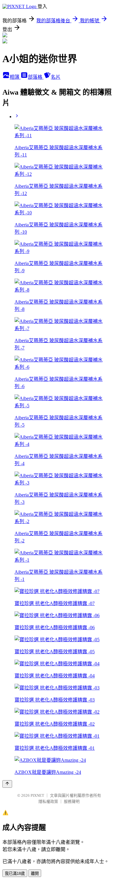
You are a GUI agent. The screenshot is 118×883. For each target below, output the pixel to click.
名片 (56, 77)
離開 (35, 873)
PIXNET (37, 795)
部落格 (36, 77)
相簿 (15, 77)
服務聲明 (72, 801)
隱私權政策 (48, 801)
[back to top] (7, 784)
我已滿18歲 (15, 873)
